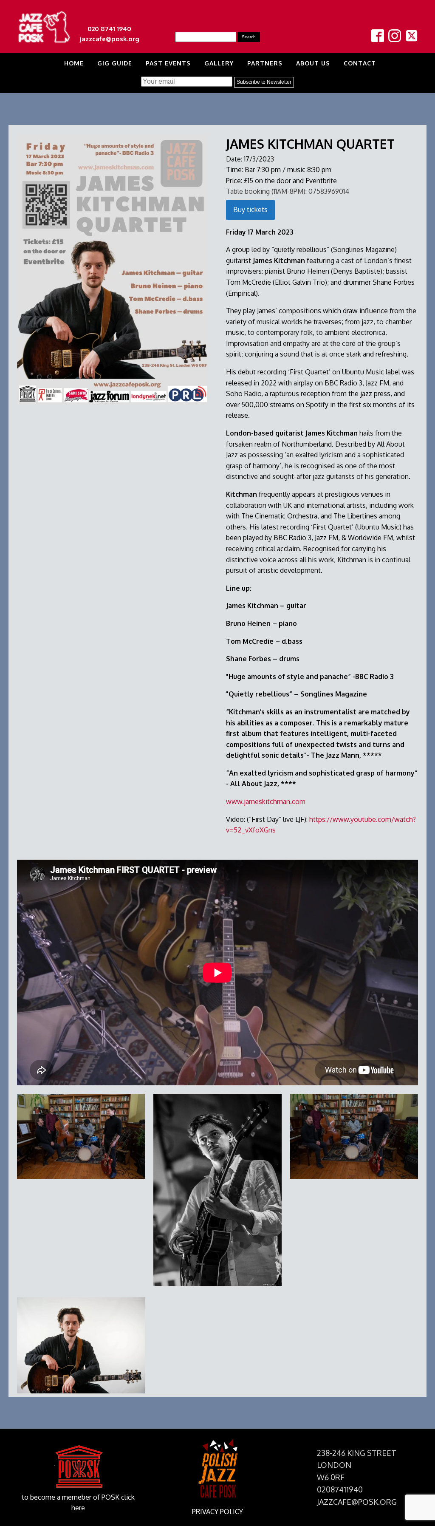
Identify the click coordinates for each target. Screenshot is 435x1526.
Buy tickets (250, 209)
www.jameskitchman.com (265, 801)
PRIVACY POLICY (217, 1511)
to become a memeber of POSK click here (78, 1502)
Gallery (219, 63)
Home (74, 63)
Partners (264, 63)
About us (313, 63)
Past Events (168, 63)
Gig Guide (114, 63)
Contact (360, 63)
